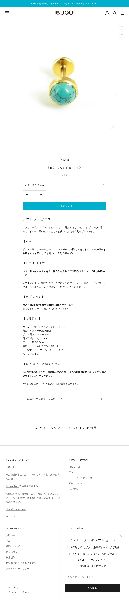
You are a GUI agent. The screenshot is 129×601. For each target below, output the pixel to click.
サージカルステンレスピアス (49, 326)
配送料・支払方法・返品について (45, 399)
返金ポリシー (13, 551)
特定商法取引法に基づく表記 (21, 562)
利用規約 (10, 557)
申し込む (92, 587)
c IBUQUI (13, 588)
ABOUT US (75, 466)
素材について (76, 483)
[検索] (115, 12)
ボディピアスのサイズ (80, 477)
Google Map (12, 486)
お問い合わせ (13, 535)
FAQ (8, 540)
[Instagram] (15, 516)
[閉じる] (120, 535)
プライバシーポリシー (17, 568)
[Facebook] (7, 516)
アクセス (73, 472)
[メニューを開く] (7, 12)
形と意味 (73, 488)
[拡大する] (122, 26)
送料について (13, 546)
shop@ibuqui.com (16, 509)
